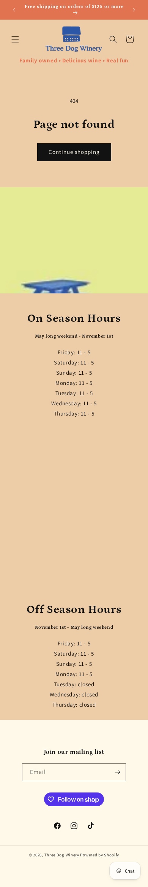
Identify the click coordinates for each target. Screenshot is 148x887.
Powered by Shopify (99, 855)
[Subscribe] (117, 772)
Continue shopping (74, 151)
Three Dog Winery (61, 855)
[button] (15, 39)
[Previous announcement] (14, 10)
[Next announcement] (134, 10)
